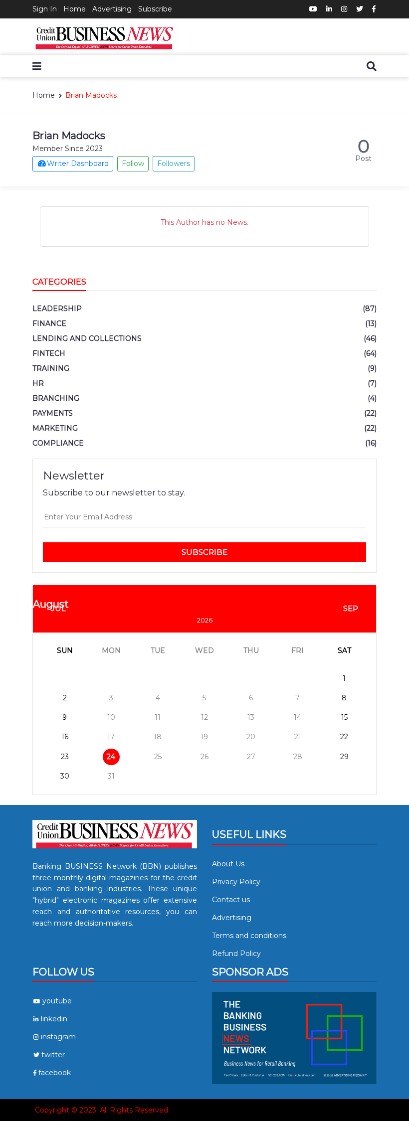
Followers (173, 163)
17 (111, 736)
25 (158, 756)
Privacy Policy (236, 881)
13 (250, 717)
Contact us (231, 899)
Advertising (112, 8)
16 (64, 736)
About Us (228, 863)
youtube (57, 1000)
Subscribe (155, 8)
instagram (58, 1036)
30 (64, 776)
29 (344, 756)
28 (297, 756)
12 (204, 717)
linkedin (54, 1018)
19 (204, 736)
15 (344, 717)
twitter (53, 1054)
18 (158, 736)
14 (297, 717)
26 (204, 756)
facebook (54, 1072)
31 (111, 776)
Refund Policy (236, 953)
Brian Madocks (91, 95)
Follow (133, 163)
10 (111, 717)
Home (74, 8)
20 (250, 736)
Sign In (44, 8)
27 (251, 756)
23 (65, 756)
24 (111, 756)
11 (158, 717)
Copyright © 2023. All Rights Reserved (101, 1110)
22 (344, 736)
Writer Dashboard (78, 163)
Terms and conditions (249, 935)
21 (297, 736)
